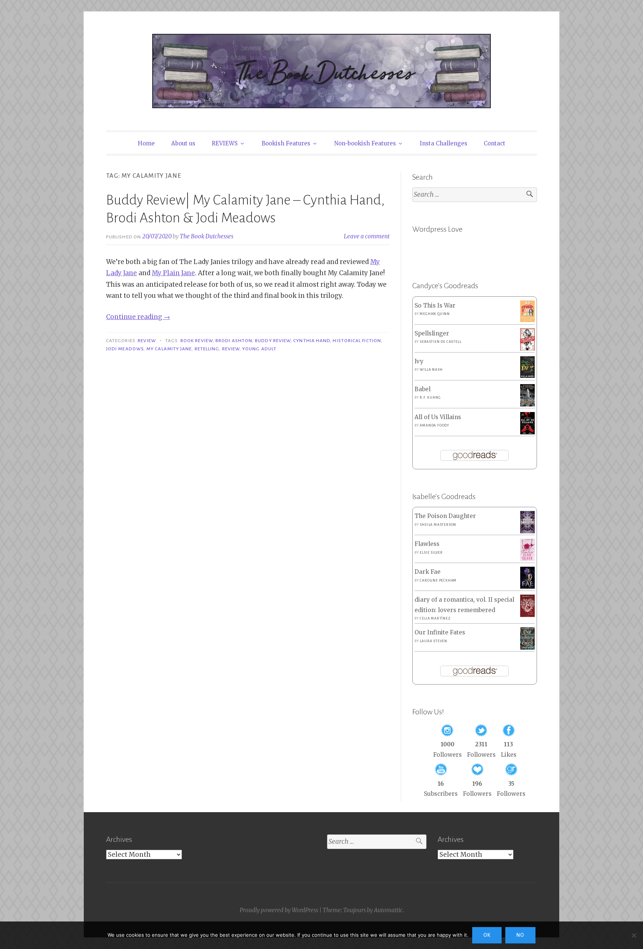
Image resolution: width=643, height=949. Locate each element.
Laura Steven (433, 641)
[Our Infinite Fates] (527, 647)
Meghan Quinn (435, 314)
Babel (423, 389)
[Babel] (527, 404)
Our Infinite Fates (440, 632)
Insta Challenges (443, 143)
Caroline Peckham (438, 580)
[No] (633, 935)
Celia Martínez (435, 618)
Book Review (196, 340)
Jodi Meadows (125, 348)
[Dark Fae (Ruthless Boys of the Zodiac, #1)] (527, 586)
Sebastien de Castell (440, 342)
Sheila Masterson (438, 525)
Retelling (207, 348)
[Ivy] (527, 375)
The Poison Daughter (445, 515)
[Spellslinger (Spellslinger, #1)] (527, 349)
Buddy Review (273, 340)
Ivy (419, 361)
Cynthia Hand (311, 340)
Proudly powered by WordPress (279, 910)
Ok (486, 935)
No (520, 935)
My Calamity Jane (169, 348)
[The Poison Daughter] (527, 531)
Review (147, 340)
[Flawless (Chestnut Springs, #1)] (527, 559)
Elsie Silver (431, 552)
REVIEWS (225, 143)
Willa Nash (431, 369)
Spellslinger (432, 333)
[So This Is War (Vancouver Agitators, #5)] (527, 320)
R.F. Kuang (430, 397)
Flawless (427, 543)
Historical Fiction (357, 340)
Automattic (388, 910)
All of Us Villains (438, 417)
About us (183, 143)
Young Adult (259, 348)
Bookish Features (286, 143)
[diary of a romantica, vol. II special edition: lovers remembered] (527, 614)
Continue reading (138, 317)
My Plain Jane (173, 273)
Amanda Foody (434, 425)
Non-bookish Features (365, 143)
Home (146, 143)
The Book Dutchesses (206, 236)
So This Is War (435, 305)
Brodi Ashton (233, 340)
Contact (494, 143)
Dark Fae (428, 571)
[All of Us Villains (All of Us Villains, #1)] (527, 432)
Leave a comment (367, 236)
